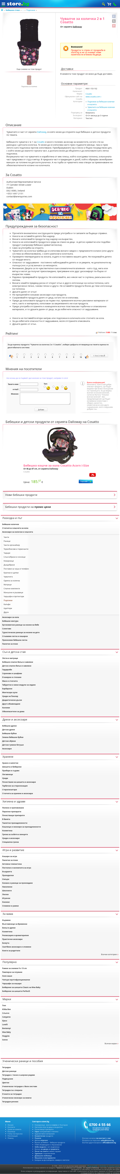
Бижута (5, 943)
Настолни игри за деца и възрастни (49, 1127)
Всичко (47, 1149)
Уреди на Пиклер (10, 696)
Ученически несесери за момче (16, 1098)
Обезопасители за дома (13, 711)
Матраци (8, 584)
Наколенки (7, 887)
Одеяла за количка (12, 580)
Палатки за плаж (10, 644)
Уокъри (5, 879)
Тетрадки (6, 1067)
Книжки (6, 902)
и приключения (45, 1153)
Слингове (6, 628)
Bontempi (6, 1028)
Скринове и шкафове (12, 673)
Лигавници (7, 774)
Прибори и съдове (10, 770)
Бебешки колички (10, 524)
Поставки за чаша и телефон (16, 569)
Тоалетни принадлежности (14, 823)
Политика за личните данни (109, 1166)
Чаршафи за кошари (12, 983)
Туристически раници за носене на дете (21, 632)
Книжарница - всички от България (51, 1125)
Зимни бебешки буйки (12, 737)
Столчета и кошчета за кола (15, 528)
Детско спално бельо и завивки (16, 666)
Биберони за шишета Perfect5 (16, 991)
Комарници (9, 561)
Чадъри (7, 553)
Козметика (7, 830)
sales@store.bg (107, 1140)
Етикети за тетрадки (12, 1094)
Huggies (6, 1036)
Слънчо (5, 1013)
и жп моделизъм (47, 1147)
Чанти (6, 537)
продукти (44, 1136)
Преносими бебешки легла (14, 640)
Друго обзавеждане (11, 704)
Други (6, 612)
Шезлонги (7, 890)
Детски (41, 1140)
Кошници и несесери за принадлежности (21, 827)
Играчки (6, 898)
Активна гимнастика (12, 864)
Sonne (5, 1039)
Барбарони (7, 688)
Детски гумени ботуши (13, 745)
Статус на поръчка (15, 1134)
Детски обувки (9, 741)
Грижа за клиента (14, 1129)
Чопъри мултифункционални (16, 979)
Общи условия (92, 1166)
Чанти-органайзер (12, 545)
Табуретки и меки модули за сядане (19, 685)
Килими (6, 707)
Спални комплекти (12, 588)
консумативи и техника (46, 1131)
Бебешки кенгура (10, 621)
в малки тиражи (48, 1151)
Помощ (10, 1138)
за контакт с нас (103, 1138)
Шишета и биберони (12, 767)
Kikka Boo (6, 1009)
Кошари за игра (9, 856)
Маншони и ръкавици (13, 592)
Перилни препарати (11, 811)
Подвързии (7, 1079)
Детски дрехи (8, 729)
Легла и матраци (10, 658)
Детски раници (9, 1071)
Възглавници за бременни (14, 924)
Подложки (30, 10)
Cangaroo (6, 1017)
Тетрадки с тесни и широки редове (18, 1075)
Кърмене (6, 920)
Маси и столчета (10, 681)
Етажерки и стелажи (11, 677)
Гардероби (7, 669)
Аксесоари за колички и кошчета (17, 532)
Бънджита (7, 871)
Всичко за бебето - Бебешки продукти (50, 1142)
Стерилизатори (9, 789)
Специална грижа (10, 842)
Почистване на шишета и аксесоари (19, 782)
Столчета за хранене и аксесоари (17, 793)
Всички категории (109, 954)
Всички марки (111, 1043)
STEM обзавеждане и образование (48, 1145)
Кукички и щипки (11, 572)
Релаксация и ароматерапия (15, 935)
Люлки (5, 894)
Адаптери (8, 608)
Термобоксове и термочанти (16, 549)
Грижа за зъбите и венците (15, 834)
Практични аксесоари (12, 939)
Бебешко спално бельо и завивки (17, 662)
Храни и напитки (10, 763)
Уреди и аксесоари (11, 838)
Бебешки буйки (9, 733)
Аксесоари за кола (10, 617)
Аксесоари (7, 748)
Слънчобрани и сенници (14, 557)
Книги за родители (11, 950)
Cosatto (89, 94)
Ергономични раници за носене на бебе (20, 625)
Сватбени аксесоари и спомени (16, 947)
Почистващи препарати (13, 815)
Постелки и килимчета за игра (16, 868)
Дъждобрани (9, 565)
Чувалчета (8, 576)
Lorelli (5, 1024)
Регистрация (13, 1136)
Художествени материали (45, 1134)
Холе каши (7, 976)
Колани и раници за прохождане (17, 883)
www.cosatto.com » (93, 96)
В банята (6, 819)
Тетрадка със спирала (12, 1090)
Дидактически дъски (12, 700)
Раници (7, 541)
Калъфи (7, 604)
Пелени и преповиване (13, 808)
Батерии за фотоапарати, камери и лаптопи (52, 1160)
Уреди (5, 778)
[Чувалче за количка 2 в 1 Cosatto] (29, 42)
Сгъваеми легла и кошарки (15, 636)
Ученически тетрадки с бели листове (19, 1086)
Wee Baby (6, 1032)
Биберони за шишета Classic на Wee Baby (21, 987)
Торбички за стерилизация (15, 786)
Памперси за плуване (12, 972)
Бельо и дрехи (9, 928)
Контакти (11, 1127)
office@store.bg (109, 1142)
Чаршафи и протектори (14, 596)
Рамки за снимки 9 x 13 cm (14, 968)
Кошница (11, 1131)
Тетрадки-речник (10, 1101)
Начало (10, 1125)
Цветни (5, 1082)
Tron (4, 1005)
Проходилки (8, 875)
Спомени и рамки (10, 906)
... (23, 10)
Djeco (4, 1020)
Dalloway (77, 26)
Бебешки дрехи (9, 726)
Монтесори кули (9, 692)
